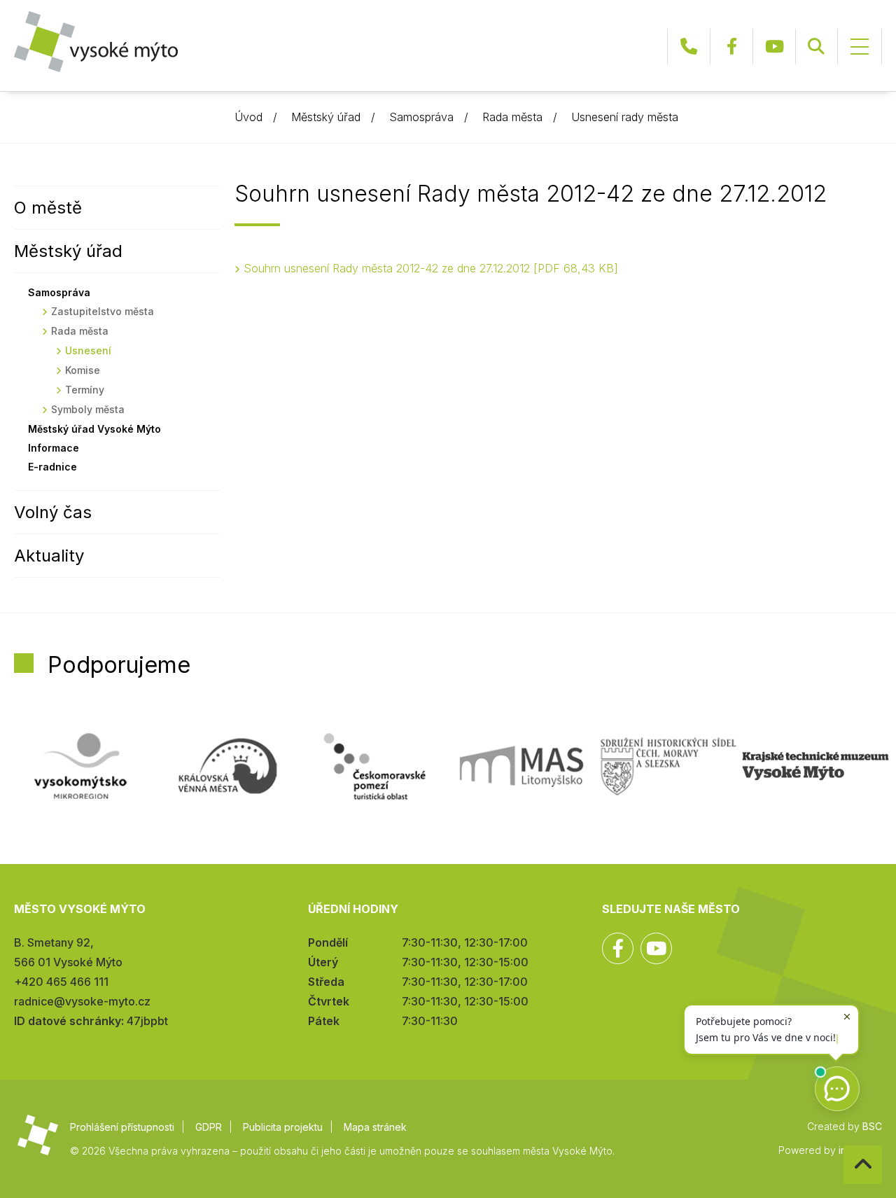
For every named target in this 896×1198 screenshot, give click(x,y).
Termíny (84, 390)
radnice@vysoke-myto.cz (82, 1001)
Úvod (248, 117)
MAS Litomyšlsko (521, 766)
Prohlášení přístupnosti (122, 1127)
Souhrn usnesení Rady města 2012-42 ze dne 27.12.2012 (429, 268)
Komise (82, 370)
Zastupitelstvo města (102, 311)
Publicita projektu (283, 1127)
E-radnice (52, 467)
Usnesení (88, 350)
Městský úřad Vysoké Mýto (94, 429)
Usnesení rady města (624, 117)
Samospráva (421, 117)
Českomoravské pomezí (374, 766)
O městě (48, 207)
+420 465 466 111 (689, 46)
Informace (53, 448)
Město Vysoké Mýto (96, 41)
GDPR (208, 1127)
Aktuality (49, 555)
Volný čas (53, 512)
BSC (872, 1126)
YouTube (774, 46)
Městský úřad (325, 117)
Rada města (512, 117)
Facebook (731, 46)
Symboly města (88, 409)
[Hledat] (816, 46)
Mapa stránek (375, 1127)
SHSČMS (668, 766)
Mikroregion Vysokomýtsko (80, 766)
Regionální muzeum (815, 766)
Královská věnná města (227, 766)
